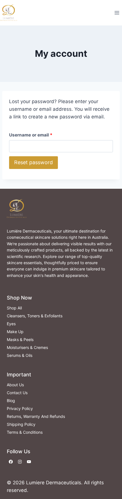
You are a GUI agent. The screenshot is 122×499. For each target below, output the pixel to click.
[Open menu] (117, 12)
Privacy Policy (20, 408)
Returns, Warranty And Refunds (36, 416)
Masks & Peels (20, 339)
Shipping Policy (21, 424)
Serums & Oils (19, 355)
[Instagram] (20, 462)
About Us (15, 384)
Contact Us (17, 392)
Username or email (32, 136)
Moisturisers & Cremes (27, 347)
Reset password (33, 162)
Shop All (14, 307)
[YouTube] (29, 462)
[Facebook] (11, 462)
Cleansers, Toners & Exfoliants (34, 315)
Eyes (11, 323)
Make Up (15, 331)
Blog (11, 400)
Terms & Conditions (25, 432)
